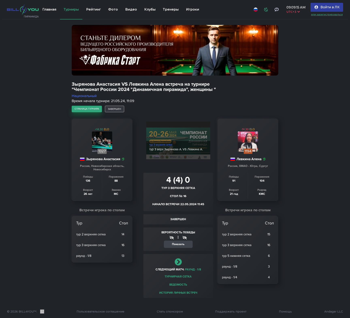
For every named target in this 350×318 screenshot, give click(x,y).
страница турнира (87, 108)
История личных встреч (178, 293)
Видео (131, 9)
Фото (113, 9)
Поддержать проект (230, 311)
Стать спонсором (170, 311)
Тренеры (171, 9)
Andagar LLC (333, 311)
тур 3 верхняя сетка (160, 144)
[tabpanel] (175, 50)
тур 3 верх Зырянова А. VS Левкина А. (176, 149)
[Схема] (266, 9)
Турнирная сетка (178, 276)
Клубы (150, 9)
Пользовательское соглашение (100, 311)
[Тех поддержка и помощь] (276, 9)
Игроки (192, 9)
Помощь (285, 311)
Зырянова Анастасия (103, 159)
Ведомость (178, 284)
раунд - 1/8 (193, 269)
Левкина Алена (249, 159)
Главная (49, 9)
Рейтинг (93, 9)
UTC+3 (291, 12)
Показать (178, 244)
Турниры (71, 9)
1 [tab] (265, 70)
